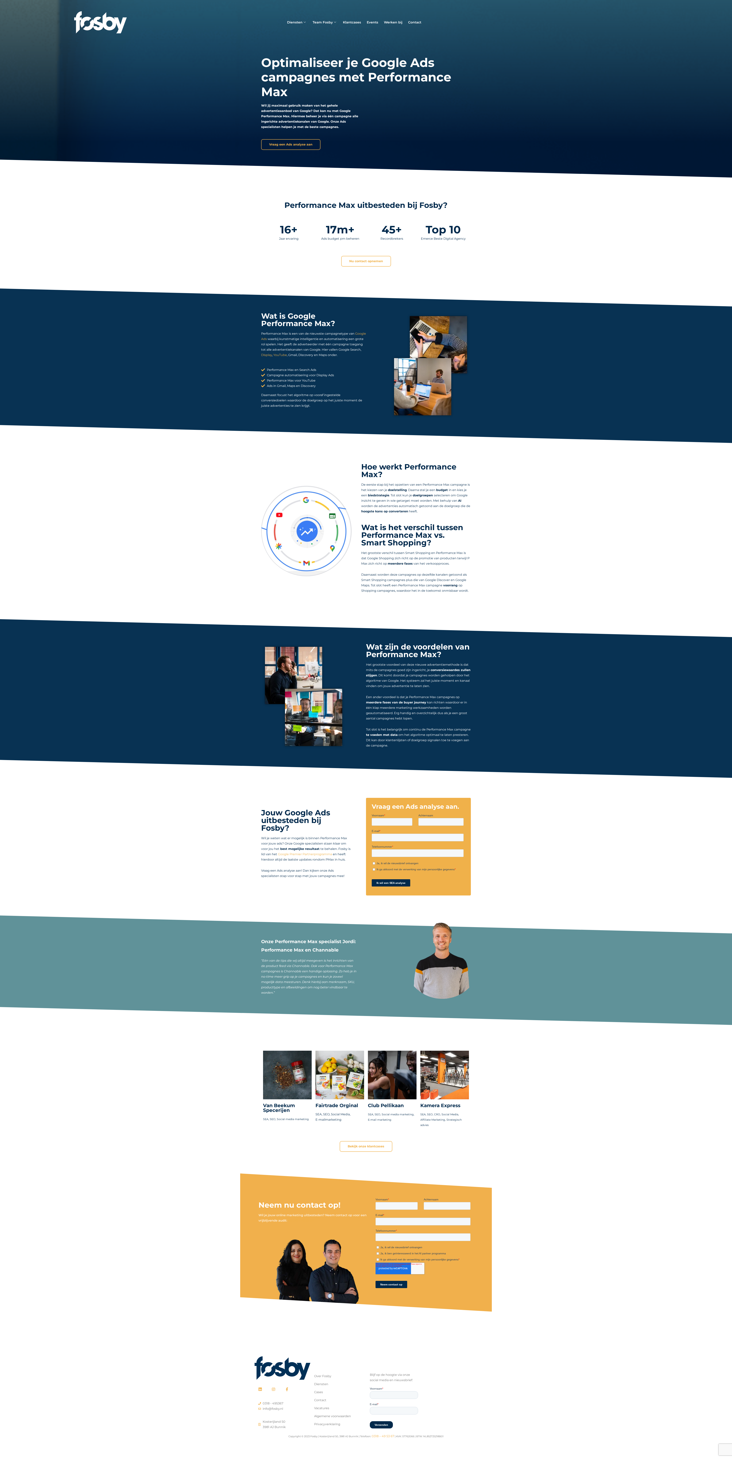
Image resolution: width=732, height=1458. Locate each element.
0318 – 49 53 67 (383, 1436)
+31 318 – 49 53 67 (301, 1220)
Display (266, 355)
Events (372, 22)
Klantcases (352, 22)
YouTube (280, 355)
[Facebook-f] (287, 1389)
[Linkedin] (260, 1389)
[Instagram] (273, 1389)
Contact (414, 22)
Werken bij (393, 22)
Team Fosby (323, 22)
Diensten (295, 22)
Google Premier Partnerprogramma (305, 854)
